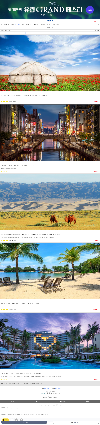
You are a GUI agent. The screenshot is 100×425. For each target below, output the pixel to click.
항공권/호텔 (42, 24)
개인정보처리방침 (47, 405)
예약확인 (12, 401)
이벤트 (57, 24)
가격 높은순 (62, 32)
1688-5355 (52, 396)
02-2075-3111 (56, 393)
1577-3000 (47, 388)
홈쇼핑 (48, 24)
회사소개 (37, 401)
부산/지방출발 (29, 24)
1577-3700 (58, 388)
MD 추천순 (13, 32)
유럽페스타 (6, 24)
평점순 (86, 32)
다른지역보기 (25, 422)
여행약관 (53, 405)
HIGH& (12, 24)
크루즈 (22, 24)
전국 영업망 (62, 401)
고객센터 (60, 405)
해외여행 (17, 24)
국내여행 (36, 24)
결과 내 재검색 (77, 422)
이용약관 (40, 405)
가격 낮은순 (37, 32)
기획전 (53, 24)
